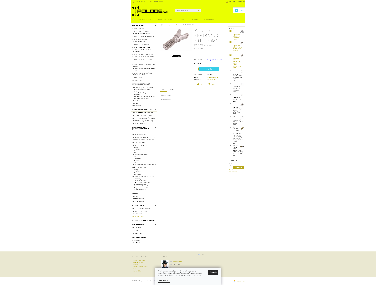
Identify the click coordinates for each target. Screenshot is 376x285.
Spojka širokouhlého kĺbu (141, 188)
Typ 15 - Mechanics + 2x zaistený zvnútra (144, 69)
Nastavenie (164, 280)
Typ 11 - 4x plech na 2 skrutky (143, 56)
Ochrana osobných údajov (140, 266)
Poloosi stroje (138, 205)
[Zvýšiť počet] (198, 68)
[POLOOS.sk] (150, 11)
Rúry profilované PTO (140, 167)
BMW (135, 91)
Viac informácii (196, 275)
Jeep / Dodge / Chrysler (141, 93)
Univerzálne (137, 105)
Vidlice (136, 162)
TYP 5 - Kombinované (140, 39)
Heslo (231, 165)
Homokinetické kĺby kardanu (143, 113)
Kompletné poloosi (140, 211)
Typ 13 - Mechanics (139, 62)
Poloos (135, 196)
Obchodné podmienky (146, 20)
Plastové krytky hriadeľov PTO (144, 137)
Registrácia (241, 2)
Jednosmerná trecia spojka (142, 182)
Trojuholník (137, 149)
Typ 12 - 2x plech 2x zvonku (142, 59)
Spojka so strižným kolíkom (142, 186)
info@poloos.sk (177, 261)
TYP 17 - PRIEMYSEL (139, 77)
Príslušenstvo (138, 80)
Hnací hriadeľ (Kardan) (141, 84)
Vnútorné (136, 243)
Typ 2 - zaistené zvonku (141, 31)
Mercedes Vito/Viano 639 (141, 98)
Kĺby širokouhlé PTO (140, 155)
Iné (135, 152)
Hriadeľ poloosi (138, 201)
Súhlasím (213, 272)
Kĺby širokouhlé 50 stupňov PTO (144, 164)
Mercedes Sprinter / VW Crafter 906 (144, 96)
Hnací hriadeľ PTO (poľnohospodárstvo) (140, 128)
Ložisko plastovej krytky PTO (143, 140)
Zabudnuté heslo (233, 171)
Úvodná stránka (133, 20)
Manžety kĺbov (138, 224)
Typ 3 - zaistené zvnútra (141, 34)
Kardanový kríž (138, 25)
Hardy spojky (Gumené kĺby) (143, 121)
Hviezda (136, 151)
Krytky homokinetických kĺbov (144, 118)
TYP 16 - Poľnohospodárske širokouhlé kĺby (142, 73)
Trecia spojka (138, 179)
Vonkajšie (136, 240)
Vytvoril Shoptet (240, 281)
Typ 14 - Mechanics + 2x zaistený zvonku (144, 65)
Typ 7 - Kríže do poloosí (141, 44)
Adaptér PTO (137, 132)
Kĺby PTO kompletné (140, 145)
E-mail (231, 163)
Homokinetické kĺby (139, 237)
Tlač (201, 84)
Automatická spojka (140, 189)
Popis (163, 90)
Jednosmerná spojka (140, 180)
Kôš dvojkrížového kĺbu (141, 208)
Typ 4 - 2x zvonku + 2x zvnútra (143, 36)
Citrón (136, 147)
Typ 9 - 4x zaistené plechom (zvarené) (142, 50)
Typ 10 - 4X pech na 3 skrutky (143, 54)
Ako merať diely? (208, 20)
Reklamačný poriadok (165, 20)
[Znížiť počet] (198, 70)
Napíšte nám (182, 20)
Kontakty (194, 20)
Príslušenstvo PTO (139, 134)
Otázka (213, 84)
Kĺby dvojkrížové (139, 123)
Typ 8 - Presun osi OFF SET (142, 47)
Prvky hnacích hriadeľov (141, 109)
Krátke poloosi (138, 216)
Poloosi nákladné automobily (143, 220)
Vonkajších (137, 227)
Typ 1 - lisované (138, 28)
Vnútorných (137, 230)
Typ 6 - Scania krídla (140, 42)
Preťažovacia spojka (140, 184)
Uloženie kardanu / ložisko (142, 115)
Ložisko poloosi (138, 199)
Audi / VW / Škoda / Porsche (142, 89)
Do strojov (137, 100)
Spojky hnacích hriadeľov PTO (143, 176)
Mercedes (137, 94)
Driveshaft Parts (212, 77)
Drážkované (137, 174)
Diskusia (171, 90)
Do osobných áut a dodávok (143, 87)
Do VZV (135, 103)
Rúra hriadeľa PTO (139, 142)
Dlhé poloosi (137, 214)
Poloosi (135, 193)
